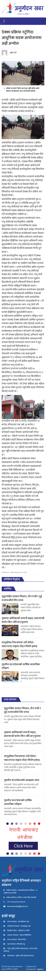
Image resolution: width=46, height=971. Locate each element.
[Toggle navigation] (42, 21)
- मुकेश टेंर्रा (12, 52)
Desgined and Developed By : (34, 968)
